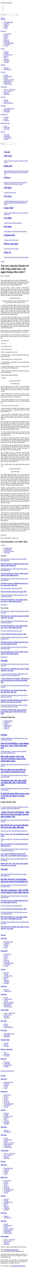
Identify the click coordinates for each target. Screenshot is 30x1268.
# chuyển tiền (7, 549)
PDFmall (6, 728)
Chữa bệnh (7, 110)
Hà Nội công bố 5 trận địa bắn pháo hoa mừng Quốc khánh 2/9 (15, 564)
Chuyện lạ (6, 23)
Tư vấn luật (7, 44)
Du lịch (6, 119)
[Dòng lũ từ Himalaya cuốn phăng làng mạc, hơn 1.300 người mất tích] (15, 596)
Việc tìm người (8, 84)
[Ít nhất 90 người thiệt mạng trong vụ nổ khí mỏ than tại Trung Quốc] (15, 790)
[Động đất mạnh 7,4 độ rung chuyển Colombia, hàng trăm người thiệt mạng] (15, 753)
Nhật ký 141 (7, 722)
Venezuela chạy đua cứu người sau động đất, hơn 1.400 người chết (14, 782)
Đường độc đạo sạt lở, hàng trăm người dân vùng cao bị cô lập (14, 864)
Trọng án (6, 40)
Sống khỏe (7, 111)
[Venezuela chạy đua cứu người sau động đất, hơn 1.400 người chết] (15, 776)
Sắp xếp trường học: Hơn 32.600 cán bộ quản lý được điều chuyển (14, 574)
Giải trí (2, 48)
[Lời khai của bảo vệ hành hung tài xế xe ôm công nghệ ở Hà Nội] (15, 580)
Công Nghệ (4, 87)
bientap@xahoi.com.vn (11, 1250)
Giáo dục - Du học (9, 79)
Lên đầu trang (10, 1071)
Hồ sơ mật (6, 41)
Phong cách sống (5, 123)
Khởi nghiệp (7, 82)
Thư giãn (6, 120)
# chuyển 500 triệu (9, 551)
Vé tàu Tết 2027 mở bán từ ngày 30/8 (13, 592)
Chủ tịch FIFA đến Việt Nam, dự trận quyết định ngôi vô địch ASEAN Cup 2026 (13, 711)
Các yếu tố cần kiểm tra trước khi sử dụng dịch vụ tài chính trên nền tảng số (14, 854)
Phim (5, 57)
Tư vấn (6, 75)
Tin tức (2, 18)
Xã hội (6, 724)
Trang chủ (3, 1071)
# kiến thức (7, 552)
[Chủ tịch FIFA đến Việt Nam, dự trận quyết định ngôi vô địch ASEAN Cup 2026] (15, 706)
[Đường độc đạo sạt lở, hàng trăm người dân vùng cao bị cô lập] (15, 860)
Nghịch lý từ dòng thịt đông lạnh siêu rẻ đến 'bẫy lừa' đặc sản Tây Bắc (14, 701)
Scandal (6, 53)
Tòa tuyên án (7, 34)
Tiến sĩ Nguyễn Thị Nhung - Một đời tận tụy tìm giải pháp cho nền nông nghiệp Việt (15, 680)
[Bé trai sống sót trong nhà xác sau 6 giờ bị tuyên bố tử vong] (15, 766)
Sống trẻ (3, 132)
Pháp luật (3, 31)
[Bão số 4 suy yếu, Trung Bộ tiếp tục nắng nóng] (14, 831)
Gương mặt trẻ (8, 137)
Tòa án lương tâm (8, 43)
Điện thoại (7, 94)
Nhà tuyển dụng (8, 81)
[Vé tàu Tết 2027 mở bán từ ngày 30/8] (11, 588)
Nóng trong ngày (8, 22)
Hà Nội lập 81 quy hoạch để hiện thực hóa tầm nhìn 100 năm (14, 691)
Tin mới (4, 660)
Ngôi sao (6, 51)
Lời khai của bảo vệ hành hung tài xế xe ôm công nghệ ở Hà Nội (14, 584)
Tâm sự (6, 100)
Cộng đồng (7, 136)
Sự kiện (4, 735)
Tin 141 (6, 46)
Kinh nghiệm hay (8, 103)
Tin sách (6, 139)
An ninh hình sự (8, 721)
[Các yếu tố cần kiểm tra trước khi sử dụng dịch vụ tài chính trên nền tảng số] (15, 850)
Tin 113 (6, 35)
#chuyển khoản (8, 548)
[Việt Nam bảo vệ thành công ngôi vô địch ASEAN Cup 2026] (15, 612)
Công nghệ (7, 727)
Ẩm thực (6, 117)
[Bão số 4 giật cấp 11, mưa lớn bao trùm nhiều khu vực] (15, 840)
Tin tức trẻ (6, 134)
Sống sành (7, 127)
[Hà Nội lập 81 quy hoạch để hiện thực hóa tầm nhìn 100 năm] (15, 687)
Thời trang (7, 60)
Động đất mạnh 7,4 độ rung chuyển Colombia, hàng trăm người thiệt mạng (13, 758)
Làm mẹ (6, 101)
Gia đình (3, 97)
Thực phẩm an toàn (9, 108)
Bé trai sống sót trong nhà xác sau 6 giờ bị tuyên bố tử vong (13, 770)
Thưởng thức (4, 114)
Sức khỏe (3, 105)
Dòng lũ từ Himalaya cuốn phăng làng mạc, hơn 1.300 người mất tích (14, 600)
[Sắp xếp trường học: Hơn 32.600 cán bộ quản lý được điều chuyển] (15, 570)
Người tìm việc (8, 76)
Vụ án (5, 28)
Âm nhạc (6, 59)
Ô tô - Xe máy (8, 91)
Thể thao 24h (7, 69)
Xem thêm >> (4, 604)
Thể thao (3, 65)
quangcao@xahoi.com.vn (18, 1266)
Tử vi (5, 126)
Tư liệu (6, 26)
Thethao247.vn (8, 725)
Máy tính (6, 92)
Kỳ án (5, 38)
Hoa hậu (6, 56)
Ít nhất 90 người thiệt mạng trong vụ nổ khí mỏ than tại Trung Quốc (15, 795)
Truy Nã (6, 37)
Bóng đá (6, 68)
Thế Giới (3, 19)
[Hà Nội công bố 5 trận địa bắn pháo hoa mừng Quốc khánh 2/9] (15, 560)
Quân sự (6, 25)
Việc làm (3, 72)
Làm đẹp (6, 62)
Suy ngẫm (6, 129)
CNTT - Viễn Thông (9, 89)
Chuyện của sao (8, 54)
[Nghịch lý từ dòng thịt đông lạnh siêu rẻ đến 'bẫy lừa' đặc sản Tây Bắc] (15, 697)
